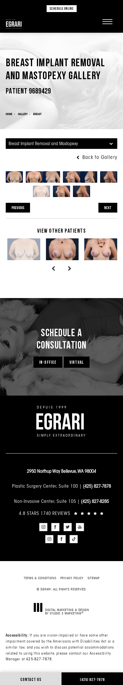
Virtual (77, 362)
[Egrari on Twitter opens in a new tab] (68, 527)
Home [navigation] (9, 114)
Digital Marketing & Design (67, 611)
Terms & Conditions (40, 578)
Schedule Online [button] (61, 8)
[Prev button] (53, 269)
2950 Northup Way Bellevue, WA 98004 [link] (61, 471)
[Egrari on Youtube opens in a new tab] (80, 527)
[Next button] (69, 269)
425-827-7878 (39, 658)
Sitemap (94, 578)
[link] (61, 513)
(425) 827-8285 (95, 501)
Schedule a (62, 338)
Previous (17, 207)
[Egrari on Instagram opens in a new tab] (43, 527)
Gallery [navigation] (22, 114)
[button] (107, 21)
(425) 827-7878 (97, 486)
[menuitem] (43, 527)
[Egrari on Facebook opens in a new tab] (55, 527)
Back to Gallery (99, 157)
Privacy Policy (72, 578)
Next (108, 207)
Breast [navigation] (37, 114)
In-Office (48, 362)
